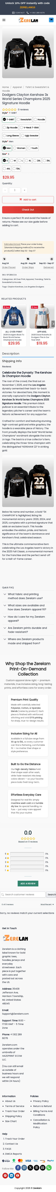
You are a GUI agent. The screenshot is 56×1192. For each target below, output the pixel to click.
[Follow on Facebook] (18, 1168)
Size (4, 154)
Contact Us (11, 1143)
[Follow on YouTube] (17, 1175)
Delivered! (49, 267)
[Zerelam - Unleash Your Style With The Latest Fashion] (28, 20)
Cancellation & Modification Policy (41, 1123)
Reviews (6, 366)
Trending (39, 279)
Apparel (17, 87)
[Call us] (49, 1168)
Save (7, 307)
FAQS (8, 1148)
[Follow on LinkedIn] (11, 1175)
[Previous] (3, 323)
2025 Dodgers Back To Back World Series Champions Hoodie (13, 337)
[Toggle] (5, 594)
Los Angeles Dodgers (34, 286)
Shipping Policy (13, 1116)
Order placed (9, 267)
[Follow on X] (30, 1168)
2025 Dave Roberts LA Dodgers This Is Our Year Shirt (41, 337)
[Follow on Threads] (36, 1168)
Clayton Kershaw (15, 286)
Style (5, 112)
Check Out (28, 209)
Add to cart (29, 199)
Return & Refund (42, 1106)
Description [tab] (10, 354)
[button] (4, 19)
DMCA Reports (13, 1154)
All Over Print (19, 279)
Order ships (28, 267)
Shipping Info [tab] (12, 361)
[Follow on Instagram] (24, 1168)
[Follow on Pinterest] (5, 1175)
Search (52, 894)
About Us (10, 1101)
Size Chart (11, 1121)
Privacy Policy (41, 1101)
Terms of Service (14, 1106)
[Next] (53, 323)
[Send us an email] (43, 1168)
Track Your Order (15, 1111)
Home (5, 87)
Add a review (28, 883)
